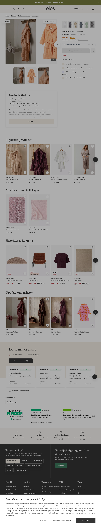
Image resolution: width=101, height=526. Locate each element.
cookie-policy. (10, 515)
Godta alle (85, 520)
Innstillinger (44, 520)
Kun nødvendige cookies (62, 520)
